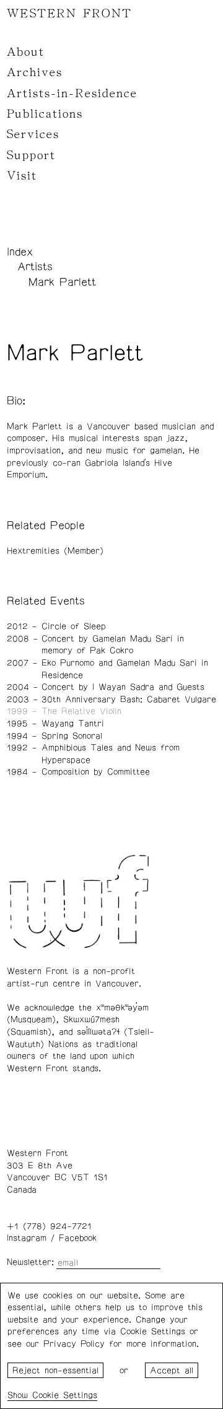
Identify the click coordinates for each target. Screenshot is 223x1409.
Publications (45, 114)
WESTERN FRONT (69, 13)
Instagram (26, 1238)
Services (33, 134)
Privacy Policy (74, 1344)
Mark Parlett (62, 282)
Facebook (78, 1238)
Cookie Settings (64, 1395)
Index (20, 252)
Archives (35, 72)
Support (31, 155)
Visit (22, 176)
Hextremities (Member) (55, 551)
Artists (35, 266)
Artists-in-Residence (72, 93)
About (26, 52)
